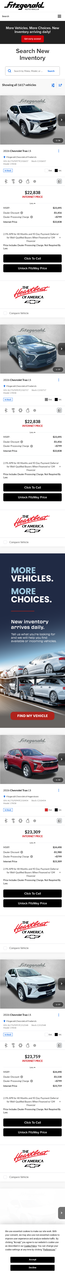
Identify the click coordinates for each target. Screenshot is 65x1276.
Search (51, 71)
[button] (61, 120)
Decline (32, 1267)
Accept (32, 1259)
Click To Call (32, 258)
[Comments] (59, 181)
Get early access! (32, 38)
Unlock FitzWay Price (32, 268)
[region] (32, 229)
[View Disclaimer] (35, 181)
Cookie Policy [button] (30, 1246)
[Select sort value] (59, 85)
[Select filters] (53, 85)
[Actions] (59, 151)
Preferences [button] (49, 1249)
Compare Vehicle (19, 313)
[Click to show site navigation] (59, 16)
